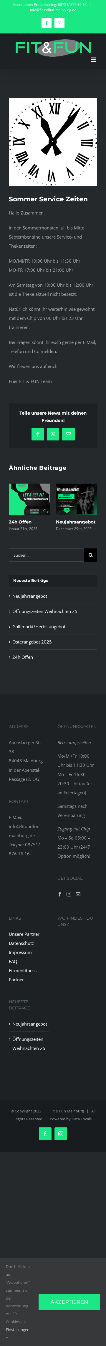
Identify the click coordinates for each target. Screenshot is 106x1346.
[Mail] (78, 901)
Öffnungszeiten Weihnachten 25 (44, 618)
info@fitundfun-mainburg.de (53, 9)
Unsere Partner (24, 941)
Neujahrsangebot (29, 603)
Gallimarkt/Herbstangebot (38, 633)
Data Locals (82, 1126)
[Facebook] (59, 901)
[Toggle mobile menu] (94, 60)
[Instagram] (69, 901)
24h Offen (22, 664)
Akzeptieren (69, 1302)
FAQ (13, 968)
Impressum (20, 959)
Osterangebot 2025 (32, 649)
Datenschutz (22, 950)
